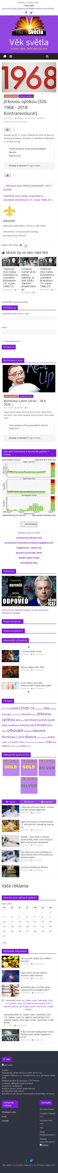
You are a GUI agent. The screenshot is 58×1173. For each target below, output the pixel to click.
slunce (30, 736)
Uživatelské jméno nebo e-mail (15, 313)
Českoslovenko (9, 122)
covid (14, 708)
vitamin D (41, 742)
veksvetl (20, 118)
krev (44, 720)
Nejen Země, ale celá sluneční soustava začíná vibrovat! (34, 974)
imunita (26, 714)
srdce (51, 737)
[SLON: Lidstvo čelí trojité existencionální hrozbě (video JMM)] (10, 683)
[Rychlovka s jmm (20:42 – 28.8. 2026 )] (29, 366)
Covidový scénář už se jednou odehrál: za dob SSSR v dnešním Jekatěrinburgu (28, 279)
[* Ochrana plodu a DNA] (10, 651)
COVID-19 (26, 708)
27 (27, 931)
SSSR (24, 122)
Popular (12, 801)
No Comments (38, 654)
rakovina (38, 730)
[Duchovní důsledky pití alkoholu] (11, 865)
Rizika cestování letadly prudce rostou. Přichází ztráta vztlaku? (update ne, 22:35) (37, 1034)
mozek (41, 725)
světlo (4, 742)
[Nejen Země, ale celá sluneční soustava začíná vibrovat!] (11, 971)
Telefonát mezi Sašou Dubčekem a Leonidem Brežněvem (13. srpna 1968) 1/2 (10, 277)
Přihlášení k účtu (9, 1112)
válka (54, 742)
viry (36, 742)
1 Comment (37, 845)
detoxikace (39, 709)
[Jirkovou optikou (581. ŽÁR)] (10, 667)
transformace (17, 742)
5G (3, 709)
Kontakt (5, 1120)
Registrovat (15, 155)
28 (35, 931)
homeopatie (16, 715)
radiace (28, 731)
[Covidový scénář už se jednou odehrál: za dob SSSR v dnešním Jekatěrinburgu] (29, 258)
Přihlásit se (8, 347)
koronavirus (33, 720)
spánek (44, 737)
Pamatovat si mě (12, 341)
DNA (47, 708)
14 (35, 921)
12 (20, 921)
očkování (15, 730)
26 (20, 931)
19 (20, 926)
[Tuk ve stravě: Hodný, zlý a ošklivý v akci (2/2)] (11, 957)
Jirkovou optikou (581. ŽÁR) (32, 667)
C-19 (7, 708)
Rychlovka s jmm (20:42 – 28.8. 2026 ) (25, 402)
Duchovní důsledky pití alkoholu (34, 867)
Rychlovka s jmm (13, 737)
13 (27, 921)
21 (35, 926)
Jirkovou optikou (26, 96)
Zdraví (13, 746)
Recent (30, 801)
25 (12, 931)
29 (43, 931)
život (28, 746)
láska (4, 725)
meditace (13, 725)
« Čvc (4, 942)
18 (12, 926)
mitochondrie (27, 725)
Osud (4, 1116)
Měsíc (50, 725)
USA (26, 742)
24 (4, 931)
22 (43, 926)
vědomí (6, 745)
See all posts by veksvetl (14, 235)
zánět (18, 746)
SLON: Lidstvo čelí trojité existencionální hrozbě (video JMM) (36, 684)
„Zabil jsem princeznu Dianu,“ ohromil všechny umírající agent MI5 (37, 808)
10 (4, 921)
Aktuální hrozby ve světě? (29, 532)
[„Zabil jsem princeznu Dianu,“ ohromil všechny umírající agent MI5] (11, 805)
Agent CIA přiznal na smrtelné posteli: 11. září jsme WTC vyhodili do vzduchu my (37, 824)
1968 (41, 118)
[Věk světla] (5, 56)
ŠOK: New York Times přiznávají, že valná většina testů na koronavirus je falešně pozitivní (37, 855)
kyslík (51, 720)
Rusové (19, 122)
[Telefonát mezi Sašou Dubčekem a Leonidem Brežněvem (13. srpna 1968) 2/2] (47, 258)
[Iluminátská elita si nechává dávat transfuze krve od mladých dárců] (11, 986)
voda (49, 742)
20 (27, 926)
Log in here (34, 165)
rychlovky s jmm (26, 396)
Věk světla (29, 42)
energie (6, 714)
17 (4, 926)
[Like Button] (7, 130)
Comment (48, 801)
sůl (9, 742)
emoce (53, 709)
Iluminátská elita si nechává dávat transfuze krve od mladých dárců (35, 988)
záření (23, 745)
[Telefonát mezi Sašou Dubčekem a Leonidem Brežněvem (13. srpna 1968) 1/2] (10, 258)
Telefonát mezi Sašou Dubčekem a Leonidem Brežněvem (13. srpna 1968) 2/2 (28, 197)
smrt (38, 737)
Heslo (4, 327)
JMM (18, 720)
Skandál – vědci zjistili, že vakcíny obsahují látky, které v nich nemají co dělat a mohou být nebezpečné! (37, 839)
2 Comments (37, 813)
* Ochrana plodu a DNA (31, 651)
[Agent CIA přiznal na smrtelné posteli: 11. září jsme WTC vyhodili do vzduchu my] (11, 820)
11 (12, 921)
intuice (34, 714)
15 (43, 921)
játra (22, 720)
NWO (4, 731)
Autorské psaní (11, 96)
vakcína (31, 742)
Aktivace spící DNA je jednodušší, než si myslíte (27, 187)
